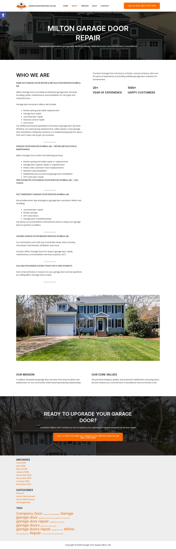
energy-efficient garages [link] (51, 514)
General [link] (20, 493)
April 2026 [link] (21, 466)
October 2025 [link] (22, 481)
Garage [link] (66, 513)
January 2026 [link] (22, 472)
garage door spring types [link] (49, 526)
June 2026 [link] (21, 462)
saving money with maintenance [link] (52, 534)
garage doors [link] (28, 525)
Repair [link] (35, 533)
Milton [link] (69, 529)
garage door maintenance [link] (61, 518)
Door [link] (38, 513)
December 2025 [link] (23, 475)
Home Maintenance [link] (25, 499)
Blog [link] (94, 6)
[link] (3, 15)
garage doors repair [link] (33, 529)
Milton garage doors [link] (22, 534)
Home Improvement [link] (25, 496)
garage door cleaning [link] (45, 518)
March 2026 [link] (21, 469)
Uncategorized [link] (23, 502)
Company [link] (24, 513)
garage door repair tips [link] (57, 522)
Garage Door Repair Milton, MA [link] (42, 6)
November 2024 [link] (23, 484)
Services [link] (85, 6)
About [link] (74, 6)
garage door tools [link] (57, 530)
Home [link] (65, 6)
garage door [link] (27, 517)
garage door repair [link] (32, 521)
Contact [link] (105, 6)
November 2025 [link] (23, 478)
